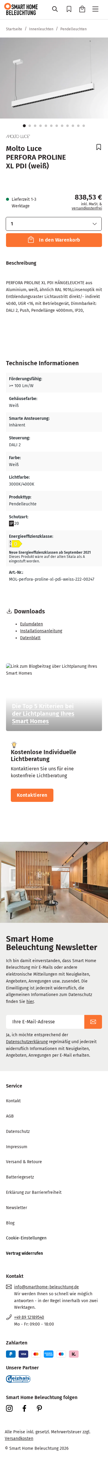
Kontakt (13, 1100)
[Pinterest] (42, 1408)
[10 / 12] (73, 126)
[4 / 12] (40, 126)
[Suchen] (55, 10)
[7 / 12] (57, 126)
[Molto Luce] (18, 136)
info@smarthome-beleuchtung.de (46, 1287)
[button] (54, 224)
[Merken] (96, 148)
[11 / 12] (78, 126)
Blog (10, 1223)
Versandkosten (19, 1438)
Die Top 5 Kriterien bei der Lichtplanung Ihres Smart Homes (43, 714)
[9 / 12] (67, 126)
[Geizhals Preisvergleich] (18, 1378)
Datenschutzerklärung (27, 1041)
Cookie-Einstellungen (26, 1238)
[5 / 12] (46, 126)
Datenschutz (18, 1131)
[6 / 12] (51, 126)
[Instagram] (12, 1408)
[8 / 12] (62, 126)
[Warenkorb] (82, 10)
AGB (10, 1116)
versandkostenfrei (87, 208)
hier (30, 1001)
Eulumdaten (31, 624)
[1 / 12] (24, 125)
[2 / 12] (29, 126)
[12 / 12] (83, 126)
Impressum (16, 1146)
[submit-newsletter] (93, 1022)
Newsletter (16, 1207)
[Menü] (95, 10)
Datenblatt (30, 637)
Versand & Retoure (24, 1161)
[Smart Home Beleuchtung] (21, 8)
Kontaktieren (32, 795)
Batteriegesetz (20, 1177)
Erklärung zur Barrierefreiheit (34, 1192)
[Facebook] (27, 1408)
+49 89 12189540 (29, 1317)
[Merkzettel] (69, 10)
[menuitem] (54, 1101)
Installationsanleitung (41, 631)
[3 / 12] (35, 126)
